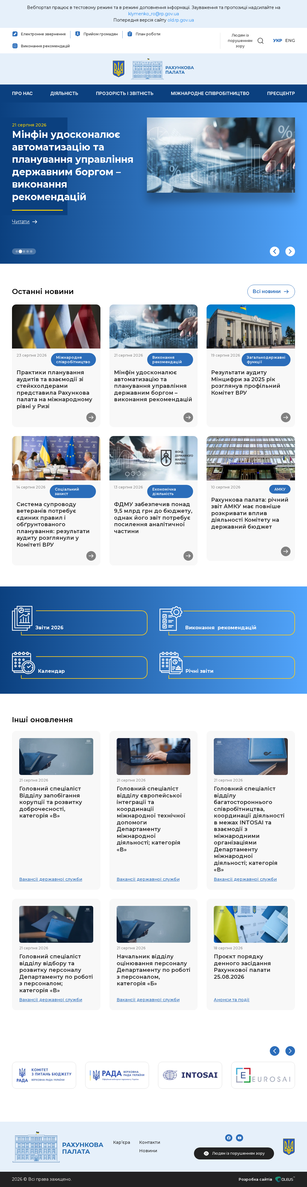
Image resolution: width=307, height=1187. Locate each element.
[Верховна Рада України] (117, 1075)
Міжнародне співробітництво (73, 359)
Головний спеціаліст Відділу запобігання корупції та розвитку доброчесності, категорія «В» (50, 802)
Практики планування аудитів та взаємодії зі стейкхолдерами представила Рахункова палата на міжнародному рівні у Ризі (54, 389)
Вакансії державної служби (50, 879)
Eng (290, 40)
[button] (260, 40)
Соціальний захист (67, 491)
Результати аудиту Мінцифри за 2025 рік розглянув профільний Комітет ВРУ (245, 382)
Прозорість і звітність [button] (125, 93)
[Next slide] (290, 251)
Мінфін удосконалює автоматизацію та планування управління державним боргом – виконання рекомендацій (153, 386)
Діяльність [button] (64, 93)
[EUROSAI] (263, 1075)
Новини (148, 1150)
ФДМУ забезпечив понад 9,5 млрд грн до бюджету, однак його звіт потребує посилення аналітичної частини (153, 518)
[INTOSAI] (190, 1075)
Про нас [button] (22, 93)
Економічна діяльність (164, 491)
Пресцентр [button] (281, 93)
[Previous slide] (274, 251)
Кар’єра (121, 1142)
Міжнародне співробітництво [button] (210, 93)
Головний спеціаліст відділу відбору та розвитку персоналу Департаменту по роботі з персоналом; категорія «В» (56, 973)
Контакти (149, 1142)
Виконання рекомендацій (167, 359)
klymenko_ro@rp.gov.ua (153, 13)
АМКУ (279, 489)
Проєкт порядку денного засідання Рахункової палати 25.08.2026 (242, 966)
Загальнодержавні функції (266, 359)
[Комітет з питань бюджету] (44, 1075)
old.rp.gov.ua (181, 20)
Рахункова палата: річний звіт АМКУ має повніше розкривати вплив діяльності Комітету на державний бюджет (249, 513)
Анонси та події (231, 999)
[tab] (17, 251)
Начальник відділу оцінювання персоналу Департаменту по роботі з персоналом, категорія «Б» (153, 970)
